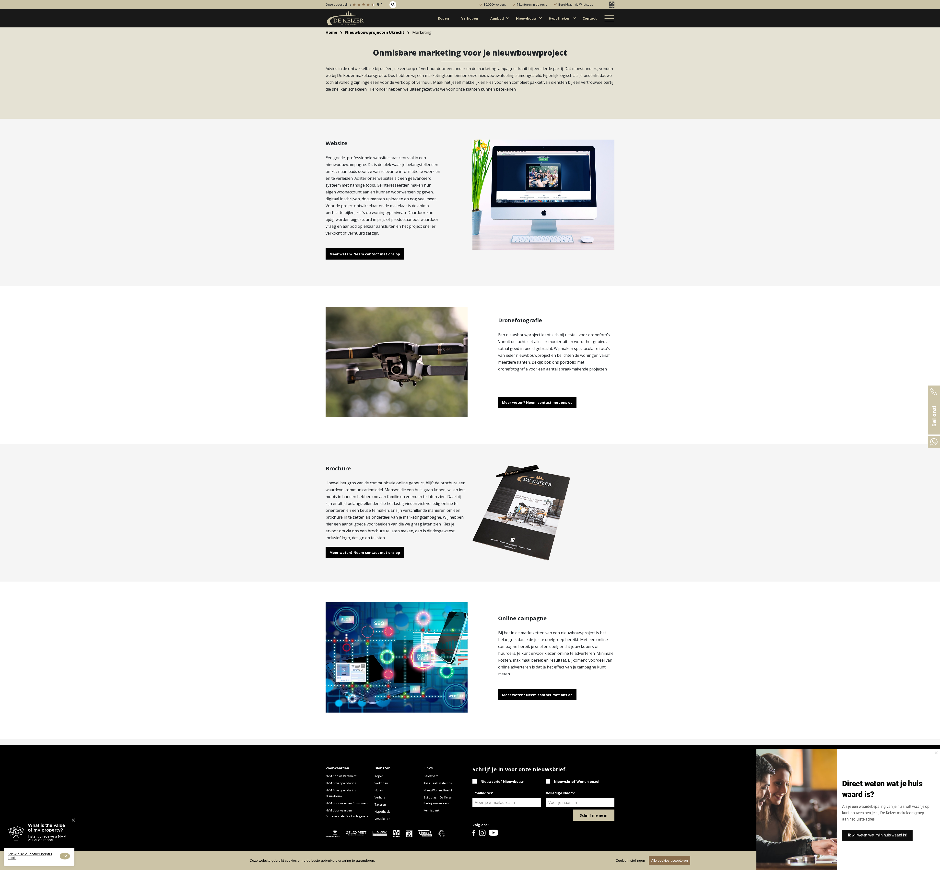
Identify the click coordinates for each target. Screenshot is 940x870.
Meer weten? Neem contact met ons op (364, 254)
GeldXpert (430, 776)
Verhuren (381, 797)
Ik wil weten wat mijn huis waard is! (877, 835)
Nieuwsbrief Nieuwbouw (502, 781)
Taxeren (380, 804)
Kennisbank (431, 810)
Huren (379, 790)
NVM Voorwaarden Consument (347, 803)
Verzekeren (382, 819)
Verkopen (381, 783)
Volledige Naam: (560, 793)
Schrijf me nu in (593, 815)
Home (331, 32)
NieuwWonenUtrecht (437, 790)
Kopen (379, 776)
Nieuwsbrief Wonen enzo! (576, 781)
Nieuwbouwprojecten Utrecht (374, 32)
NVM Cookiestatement (341, 776)
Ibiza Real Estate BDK (437, 783)
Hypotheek (382, 812)
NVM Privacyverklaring (341, 783)
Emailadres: (482, 793)
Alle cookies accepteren (669, 860)
